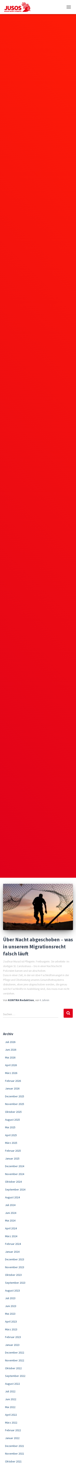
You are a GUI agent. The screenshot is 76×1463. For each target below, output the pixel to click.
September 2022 (15, 1376)
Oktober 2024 (13, 1181)
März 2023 (11, 1329)
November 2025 (14, 1104)
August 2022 (12, 1384)
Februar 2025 (13, 1150)
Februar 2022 (13, 1430)
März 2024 (11, 1236)
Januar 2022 (12, 1438)
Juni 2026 (10, 1049)
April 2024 (11, 1228)
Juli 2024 (10, 1205)
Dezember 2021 (14, 1446)
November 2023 (14, 1267)
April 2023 (11, 1321)
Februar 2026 (13, 1081)
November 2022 (14, 1360)
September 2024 (15, 1189)
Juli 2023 (10, 1298)
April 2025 (11, 1135)
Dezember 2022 (14, 1352)
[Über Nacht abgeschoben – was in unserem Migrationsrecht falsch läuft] (38, 907)
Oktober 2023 (13, 1275)
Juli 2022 (10, 1391)
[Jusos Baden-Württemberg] (19, 7)
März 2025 (11, 1143)
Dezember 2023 (14, 1259)
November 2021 (14, 1453)
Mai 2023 (10, 1313)
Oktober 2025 (13, 1112)
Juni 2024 (10, 1213)
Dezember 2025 (14, 1096)
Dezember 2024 (14, 1166)
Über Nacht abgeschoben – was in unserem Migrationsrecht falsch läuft (38, 946)
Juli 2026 (10, 1042)
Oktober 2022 (13, 1368)
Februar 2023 (13, 1337)
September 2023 (15, 1282)
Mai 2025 (10, 1127)
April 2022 (11, 1415)
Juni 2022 (10, 1399)
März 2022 (11, 1422)
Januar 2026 (12, 1088)
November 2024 (14, 1174)
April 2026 (11, 1065)
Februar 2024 (13, 1244)
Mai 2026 (10, 1057)
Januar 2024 (12, 1251)
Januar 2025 (12, 1158)
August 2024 (12, 1197)
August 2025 (12, 1119)
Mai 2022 (10, 1407)
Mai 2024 (10, 1220)
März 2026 (11, 1073)
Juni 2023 (10, 1306)
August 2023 (12, 1290)
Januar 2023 (12, 1345)
